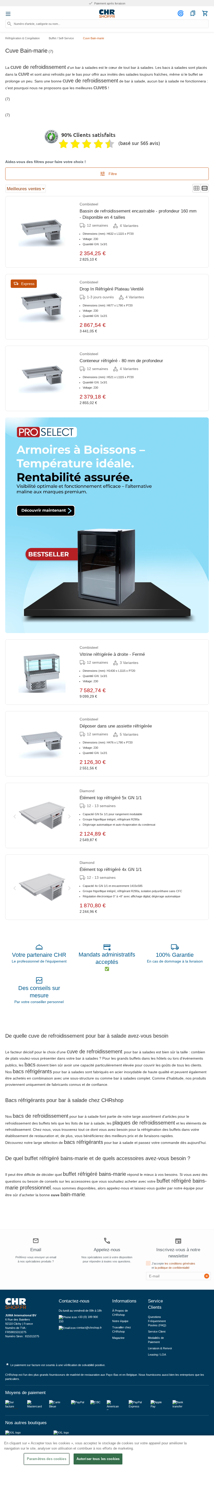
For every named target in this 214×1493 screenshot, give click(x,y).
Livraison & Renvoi (160, 1348)
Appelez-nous (107, 1249)
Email (35, 1249)
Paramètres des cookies (46, 1459)
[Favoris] (193, 13)
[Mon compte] (181, 13)
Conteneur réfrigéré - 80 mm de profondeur (121, 360)
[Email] (36, 1241)
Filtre (112, 174)
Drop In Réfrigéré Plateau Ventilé (112, 289)
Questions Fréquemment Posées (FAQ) (157, 1321)
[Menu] (8, 13)
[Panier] (205, 13)
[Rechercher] (9, 23)
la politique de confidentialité (172, 1267)
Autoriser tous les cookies (98, 1459)
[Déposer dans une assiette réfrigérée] (42, 743)
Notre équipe (120, 1321)
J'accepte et (173, 1265)
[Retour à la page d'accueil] (107, 13)
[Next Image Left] (15, 815)
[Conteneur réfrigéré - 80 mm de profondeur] (42, 378)
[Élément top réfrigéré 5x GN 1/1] (42, 815)
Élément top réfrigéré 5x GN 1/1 (111, 797)
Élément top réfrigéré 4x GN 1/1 (111, 869)
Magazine (118, 1337)
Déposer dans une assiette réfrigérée (116, 726)
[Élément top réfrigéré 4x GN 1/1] (42, 887)
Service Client (156, 1331)
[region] (107, 1464)
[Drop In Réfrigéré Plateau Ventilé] (42, 306)
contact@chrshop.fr (89, 1327)
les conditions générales (180, 1263)
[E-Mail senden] (206, 1276)
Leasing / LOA (157, 1354)
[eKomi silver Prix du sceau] (51, 137)
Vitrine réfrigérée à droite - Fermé (112, 654)
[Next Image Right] (69, 815)
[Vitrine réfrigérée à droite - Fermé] (42, 672)
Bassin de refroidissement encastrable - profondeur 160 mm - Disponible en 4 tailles (138, 214)
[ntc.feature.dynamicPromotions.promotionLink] (107, 525)
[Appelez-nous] (107, 1241)
